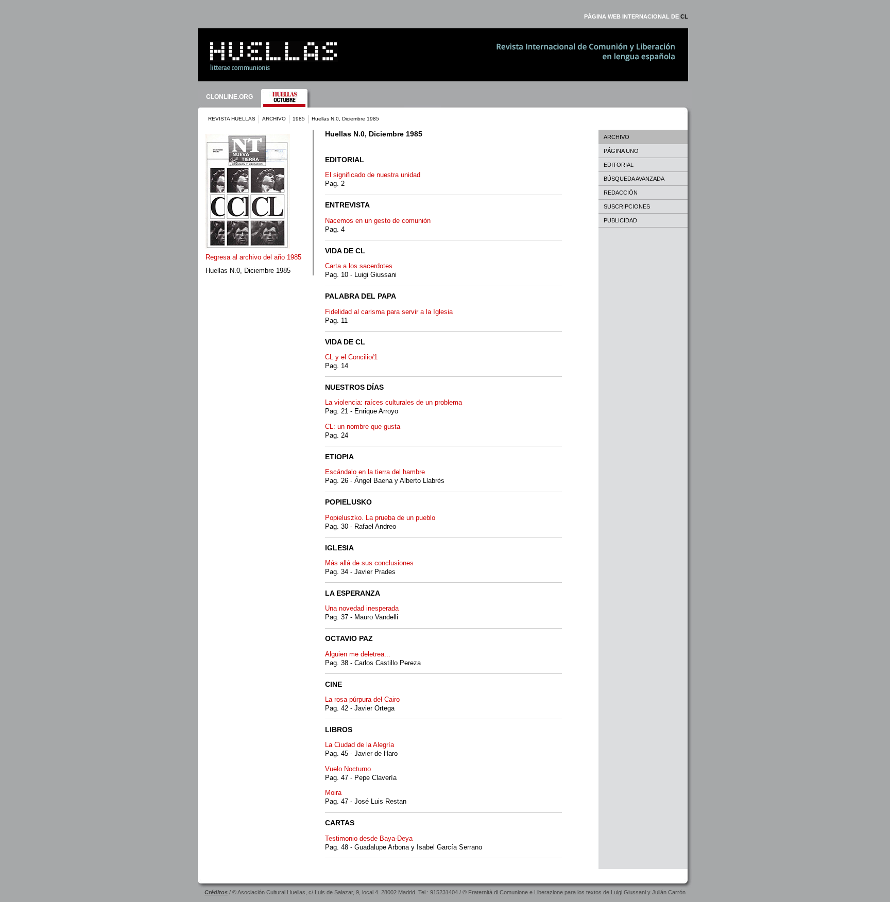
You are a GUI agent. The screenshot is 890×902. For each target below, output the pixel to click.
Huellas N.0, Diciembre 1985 (248, 270)
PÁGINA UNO (621, 151)
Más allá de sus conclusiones (369, 563)
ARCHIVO (274, 119)
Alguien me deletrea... (357, 654)
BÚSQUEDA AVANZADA (634, 179)
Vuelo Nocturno (348, 769)
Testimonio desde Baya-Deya (369, 838)
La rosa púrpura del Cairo (362, 699)
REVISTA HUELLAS (231, 119)
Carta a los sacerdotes (358, 266)
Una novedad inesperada (362, 608)
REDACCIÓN (621, 192)
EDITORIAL (619, 165)
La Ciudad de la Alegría (359, 745)
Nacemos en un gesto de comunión (378, 220)
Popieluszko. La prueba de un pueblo (380, 518)
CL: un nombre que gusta (362, 426)
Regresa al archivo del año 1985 (253, 257)
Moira (333, 792)
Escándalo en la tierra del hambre (375, 472)
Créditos (216, 892)
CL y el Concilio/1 (351, 357)
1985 (299, 119)
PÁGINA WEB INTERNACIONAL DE (636, 16)
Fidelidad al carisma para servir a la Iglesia (389, 312)
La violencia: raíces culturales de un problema (393, 402)
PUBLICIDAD (620, 220)
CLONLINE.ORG (229, 96)
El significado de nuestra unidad (372, 175)
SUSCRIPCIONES (627, 206)
